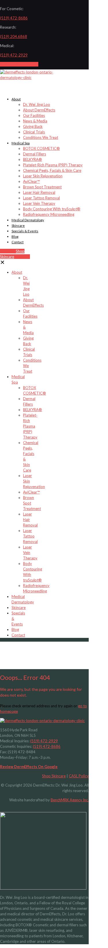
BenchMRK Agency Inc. (70, 800)
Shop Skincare (54, 776)
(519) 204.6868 (13, 36)
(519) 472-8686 (14, 18)
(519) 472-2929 (14, 55)
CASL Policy (79, 776)
